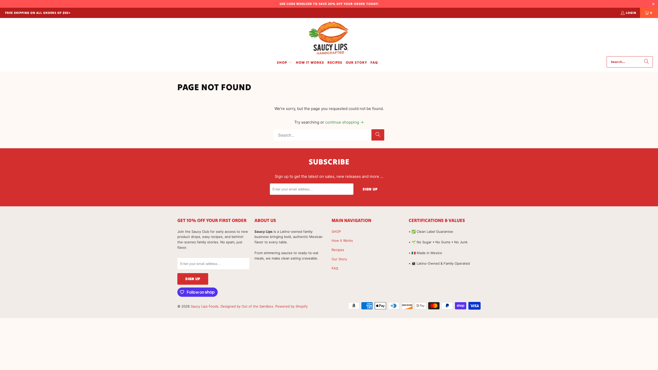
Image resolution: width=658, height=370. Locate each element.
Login (631, 13)
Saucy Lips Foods (204, 306)
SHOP (336, 231)
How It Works (342, 240)
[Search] (646, 62)
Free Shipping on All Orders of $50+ (37, 13)
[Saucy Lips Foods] (329, 38)
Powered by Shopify (291, 306)
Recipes (338, 250)
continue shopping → (344, 122)
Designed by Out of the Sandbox (247, 306)
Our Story (339, 259)
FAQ (335, 268)
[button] (284, 62)
